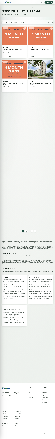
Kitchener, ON (5, 416)
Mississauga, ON (5, 418)
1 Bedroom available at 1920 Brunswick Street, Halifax (39, 117)
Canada (18, 7)
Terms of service (46, 390)
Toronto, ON (17, 421)
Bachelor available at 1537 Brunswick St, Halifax (13, 83)
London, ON (17, 416)
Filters (6, 22)
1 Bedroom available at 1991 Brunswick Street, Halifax (12, 218)
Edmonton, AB (18, 411)
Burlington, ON (18, 408)
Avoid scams (45, 402)
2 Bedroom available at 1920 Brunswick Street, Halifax (13, 151)
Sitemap (31, 397)
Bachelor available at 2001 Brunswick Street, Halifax (12, 184)
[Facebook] (3, 399)
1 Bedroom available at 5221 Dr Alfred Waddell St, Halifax (39, 151)
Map (23, 22)
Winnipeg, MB (5, 425)
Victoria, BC (17, 423)
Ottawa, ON (4, 421)
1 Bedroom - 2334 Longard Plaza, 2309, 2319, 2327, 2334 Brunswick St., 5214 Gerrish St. (41, 219)
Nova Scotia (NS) (25, 7)
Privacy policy (45, 392)
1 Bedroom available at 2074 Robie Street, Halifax (40, 83)
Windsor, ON (17, 425)
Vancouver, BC (5, 423)
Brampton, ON (5, 408)
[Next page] (35, 231)
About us (31, 390)
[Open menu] (3, 2)
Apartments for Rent (10, 7)
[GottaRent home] (8, 2)
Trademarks (45, 397)
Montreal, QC (18, 418)
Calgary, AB (4, 411)
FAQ (30, 392)
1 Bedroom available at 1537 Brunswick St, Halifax (13, 50)
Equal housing (45, 395)
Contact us (31, 395)
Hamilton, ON (18, 413)
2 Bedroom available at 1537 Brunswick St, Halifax (40, 50)
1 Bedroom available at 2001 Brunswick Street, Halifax (39, 184)
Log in (42, 2)
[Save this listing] (24, 28)
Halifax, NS (4, 413)
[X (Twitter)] (9, 399)
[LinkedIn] (6, 399)
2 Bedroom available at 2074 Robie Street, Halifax (13, 117)
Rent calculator (45, 399)
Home (3, 7)
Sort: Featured (14, 22)
